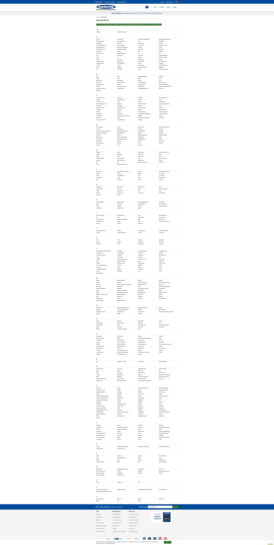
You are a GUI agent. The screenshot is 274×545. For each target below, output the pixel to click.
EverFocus (161, 162)
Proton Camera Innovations (122, 352)
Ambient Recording (100, 47)
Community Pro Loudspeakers (144, 113)
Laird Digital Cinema (163, 251)
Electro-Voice (140, 156)
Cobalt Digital (99, 113)
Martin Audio (161, 284)
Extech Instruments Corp (122, 164)
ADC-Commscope (100, 41)
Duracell (160, 143)
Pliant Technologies (121, 344)
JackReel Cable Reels (100, 230)
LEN (160, 257)
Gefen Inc (119, 188)
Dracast (160, 139)
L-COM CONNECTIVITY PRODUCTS (103, 251)
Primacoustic (140, 348)
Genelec (139, 188)
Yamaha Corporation (121, 489)
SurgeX (97, 416)
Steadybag (140, 410)
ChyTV (160, 105)
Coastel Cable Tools (142, 111)
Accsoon (98, 39)
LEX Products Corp (142, 259)
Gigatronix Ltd (120, 190)
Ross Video (161, 378)
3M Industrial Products (121, 32)
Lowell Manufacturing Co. (101, 269)
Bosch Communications (164, 84)
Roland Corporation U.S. (164, 376)
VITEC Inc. (140, 459)
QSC (97, 361)
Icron (139, 215)
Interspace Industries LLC (164, 221)
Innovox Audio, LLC (100, 221)
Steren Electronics (163, 410)
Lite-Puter (119, 265)
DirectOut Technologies (122, 137)
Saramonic (119, 392)
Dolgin (160, 137)
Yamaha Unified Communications (145, 489)
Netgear (160, 307)
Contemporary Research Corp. (123, 115)
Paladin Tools (99, 336)
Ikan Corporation (162, 217)
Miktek (97, 292)
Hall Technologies (99, 202)
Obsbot (97, 321)
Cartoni (118, 101)
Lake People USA (120, 253)
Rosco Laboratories (142, 378)
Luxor (139, 271)
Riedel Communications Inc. (164, 374)
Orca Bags (119, 327)
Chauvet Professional (142, 103)
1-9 (98, 24)
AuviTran (98, 65)
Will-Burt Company (100, 473)
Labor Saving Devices (142, 251)
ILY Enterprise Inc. (100, 219)
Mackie (97, 280)
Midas (97, 290)
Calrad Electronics (121, 99)
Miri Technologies (162, 292)
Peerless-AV (98, 340)
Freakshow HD (162, 177)
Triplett (118, 437)
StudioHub (119, 414)
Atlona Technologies (163, 57)
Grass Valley (140, 192)
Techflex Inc (140, 425)
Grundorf (119, 194)
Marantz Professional (142, 282)
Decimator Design (141, 131)
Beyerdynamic (120, 80)
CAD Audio (140, 97)
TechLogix (161, 425)
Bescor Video (99, 80)
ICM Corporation (120, 215)
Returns (98, 520)
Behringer (161, 76)
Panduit (118, 338)
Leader (97, 257)
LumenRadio (140, 269)
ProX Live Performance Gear (144, 352)
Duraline (98, 145)
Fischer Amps (162, 173)
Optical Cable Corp (142, 325)
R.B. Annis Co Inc (99, 368)
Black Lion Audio (120, 82)
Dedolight (161, 131)
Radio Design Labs (163, 368)
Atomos (98, 59)
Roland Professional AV (101, 378)
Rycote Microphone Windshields (144, 380)
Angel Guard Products (100, 49)
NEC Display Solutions (142, 307)
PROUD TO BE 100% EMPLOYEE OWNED (149, 13)
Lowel (160, 267)
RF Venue (98, 374)
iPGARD (119, 223)
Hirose (97, 206)
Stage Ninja (161, 408)
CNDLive (119, 111)
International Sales (100, 531)
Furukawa (161, 179)
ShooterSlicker (141, 398)
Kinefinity (119, 242)
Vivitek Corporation (100, 461)
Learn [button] (175, 7)
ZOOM (97, 500)
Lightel (139, 261)
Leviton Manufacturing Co (122, 259)
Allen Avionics (141, 45)
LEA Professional (162, 255)
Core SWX (98, 117)
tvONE (160, 439)
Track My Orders (100, 523)
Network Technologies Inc (122, 309)
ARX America (120, 55)
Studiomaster (141, 414)
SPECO (118, 408)
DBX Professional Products (122, 131)
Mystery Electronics (121, 300)
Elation (118, 156)
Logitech (140, 267)
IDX (97, 217)
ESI (97, 162)
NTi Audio (140, 313)
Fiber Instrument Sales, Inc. (164, 171)
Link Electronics (162, 263)
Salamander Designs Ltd (143, 388)
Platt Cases (161, 342)
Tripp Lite (140, 437)
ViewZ (160, 457)
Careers (114, 528)
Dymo (118, 145)
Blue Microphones (100, 84)
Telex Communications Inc (164, 427)
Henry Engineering (163, 204)
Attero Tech (119, 59)
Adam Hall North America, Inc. (165, 39)
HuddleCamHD (120, 208)
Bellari (139, 78)
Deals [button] (168, 7)
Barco (97, 76)
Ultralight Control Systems (143, 446)
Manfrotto (119, 282)
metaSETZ (119, 288)
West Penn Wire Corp (100, 471)
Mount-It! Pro (119, 296)
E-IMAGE (98, 152)
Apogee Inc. (161, 51)
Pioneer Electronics (121, 342)
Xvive (139, 482)
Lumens (160, 269)
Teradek (119, 431)
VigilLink (98, 459)
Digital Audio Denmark (142, 135)
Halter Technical (120, 202)
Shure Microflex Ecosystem (102, 400)
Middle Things (141, 290)
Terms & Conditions (117, 523)
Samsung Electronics (100, 390)
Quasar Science (141, 361)
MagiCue (161, 280)
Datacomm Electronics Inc (164, 127)
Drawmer (140, 141)
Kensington (161, 240)
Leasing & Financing (133, 520)
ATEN (97, 57)
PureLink (140, 354)
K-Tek (118, 240)
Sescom (139, 396)
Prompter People (99, 352)
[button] (108, 539)
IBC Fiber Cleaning (100, 215)
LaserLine (161, 253)
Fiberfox (98, 173)
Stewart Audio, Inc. (100, 412)
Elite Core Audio (120, 158)
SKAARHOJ (140, 400)
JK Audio (98, 232)
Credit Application (133, 517)
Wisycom (161, 473)
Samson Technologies (163, 388)
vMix (139, 461)
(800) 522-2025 (98, 2)
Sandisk (139, 390)
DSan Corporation (100, 143)
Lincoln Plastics (141, 263)
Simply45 (119, 400)
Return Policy (99, 517)
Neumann (140, 309)
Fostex (139, 177)
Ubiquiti (97, 446)
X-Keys (97, 482)
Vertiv (97, 457)
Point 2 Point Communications (165, 344)
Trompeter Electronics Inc (164, 437)
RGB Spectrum (120, 374)
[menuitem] (156, 7)
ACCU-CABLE (120, 39)
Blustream (119, 84)
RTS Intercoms (99, 380)
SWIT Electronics (120, 416)
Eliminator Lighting (100, 158)
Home (97, 17)
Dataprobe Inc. (120, 129)
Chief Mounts (120, 105)
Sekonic (160, 394)
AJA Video (119, 43)
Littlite (160, 265)
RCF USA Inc (140, 370)
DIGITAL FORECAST (163, 135)
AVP (97, 69)
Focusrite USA (99, 177)
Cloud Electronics (162, 109)
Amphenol (140, 47)
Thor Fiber (119, 433)
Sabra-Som (98, 388)
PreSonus (119, 348)
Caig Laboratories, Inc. (163, 97)
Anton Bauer (98, 51)
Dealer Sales (132, 528)
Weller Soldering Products (122, 469)
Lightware (98, 263)
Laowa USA (140, 253)
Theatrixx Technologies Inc (164, 431)
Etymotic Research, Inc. (143, 162)
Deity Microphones (121, 133)
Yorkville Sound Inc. (163, 489)
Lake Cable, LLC (99, 253)
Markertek (98, 284)
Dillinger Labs (99, 137)
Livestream (98, 267)
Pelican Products (120, 340)
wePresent (161, 469)
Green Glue (98, 194)
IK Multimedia (141, 217)
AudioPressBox (141, 61)
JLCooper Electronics (121, 232)
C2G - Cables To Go (100, 97)
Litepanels (140, 265)
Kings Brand (140, 242)
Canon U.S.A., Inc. (100, 101)
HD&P (97, 204)
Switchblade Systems (142, 416)
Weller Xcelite (141, 469)
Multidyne (161, 296)
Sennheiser (119, 396)
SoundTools (161, 406)
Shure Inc (161, 398)
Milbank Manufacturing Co (122, 292)
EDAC (160, 154)
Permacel (161, 340)
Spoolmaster (140, 408)
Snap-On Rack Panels (121, 404)
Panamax (140, 336)
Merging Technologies (100, 288)
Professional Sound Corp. (122, 350)
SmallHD (119, 402)
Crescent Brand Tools (100, 119)
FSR (97, 179)
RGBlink (139, 374)
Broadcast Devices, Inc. (101, 88)
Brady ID (98, 86)
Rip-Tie (97, 376)
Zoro (118, 500)
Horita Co (140, 206)
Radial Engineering (142, 368)
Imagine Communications (122, 219)
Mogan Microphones (121, 294)
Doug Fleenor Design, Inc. (122, 139)
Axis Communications (163, 69)
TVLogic (139, 439)
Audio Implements (100, 61)
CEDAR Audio (162, 101)
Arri (139, 53)
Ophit (118, 325)
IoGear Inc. (98, 223)
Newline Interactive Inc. (101, 311)
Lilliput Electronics (121, 263)
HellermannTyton (141, 204)
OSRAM (98, 329)
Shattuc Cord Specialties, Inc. (102, 398)
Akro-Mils (161, 43)
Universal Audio (99, 448)
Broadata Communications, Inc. (165, 86)
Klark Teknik (161, 242)
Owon (139, 329)
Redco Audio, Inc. (141, 372)
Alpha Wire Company (163, 45)
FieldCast (140, 173)
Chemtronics (99, 105)
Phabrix (97, 342)
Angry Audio (140, 49)
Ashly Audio (140, 55)
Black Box (98, 82)
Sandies (119, 390)
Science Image (162, 392)
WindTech (140, 473)
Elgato (160, 156)
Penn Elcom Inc (141, 340)
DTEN (139, 143)
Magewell (140, 280)
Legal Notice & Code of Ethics (119, 531)
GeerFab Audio (99, 188)
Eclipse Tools (140, 154)
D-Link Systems (99, 127)
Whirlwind (140, 471)
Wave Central (99, 469)
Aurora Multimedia (121, 63)
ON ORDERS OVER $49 (124, 13)
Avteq (139, 69)
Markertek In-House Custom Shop (124, 284)
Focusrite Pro (161, 175)
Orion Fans (140, 327)
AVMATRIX (161, 67)
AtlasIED (140, 57)
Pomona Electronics (121, 346)
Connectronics (99, 115)
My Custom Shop (99, 300)
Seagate (98, 394)
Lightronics (161, 261)
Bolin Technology (141, 84)
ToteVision (140, 435)
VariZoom (140, 455)
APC (139, 51)
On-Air (160, 323)
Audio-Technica (120, 61)
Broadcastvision (120, 88)
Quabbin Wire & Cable (121, 361)
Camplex (140, 99)
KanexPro (140, 240)
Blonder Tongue (162, 82)
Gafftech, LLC (99, 186)
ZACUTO (119, 498)
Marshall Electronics (142, 284)
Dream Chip (161, 141)
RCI (159, 370)
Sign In (162, 2)
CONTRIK (140, 115)
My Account (169, 2)
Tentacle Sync (99, 431)
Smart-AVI (161, 402)
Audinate (161, 59)
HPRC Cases (99, 208)
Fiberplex (119, 173)
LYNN (160, 271)
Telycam (98, 429)
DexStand (98, 135)
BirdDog (139, 80)
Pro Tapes (98, 350)
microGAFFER (162, 288)
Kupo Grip (161, 244)
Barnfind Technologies (142, 76)
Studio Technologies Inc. (101, 414)
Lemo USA (140, 257)
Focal (139, 175)
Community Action (117, 520)
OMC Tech (140, 323)
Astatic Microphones (163, 55)
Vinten (118, 459)
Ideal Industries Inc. (163, 215)
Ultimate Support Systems (122, 446)
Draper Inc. (119, 141)
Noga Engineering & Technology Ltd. (166, 311)
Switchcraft (161, 416)
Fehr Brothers (99, 171)
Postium (160, 346)
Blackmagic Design (142, 82)
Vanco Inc (119, 455)
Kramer (118, 244)
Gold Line (98, 192)
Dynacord (140, 145)
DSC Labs (119, 143)
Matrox (139, 286)
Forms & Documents (133, 514)
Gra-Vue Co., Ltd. (120, 192)
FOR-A (118, 177)
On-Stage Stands (99, 325)
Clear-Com (161, 107)
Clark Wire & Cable (142, 107)
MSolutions (140, 296)
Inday (139, 219)
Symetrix (98, 418)
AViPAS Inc (119, 67)
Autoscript (161, 63)
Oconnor (160, 321)
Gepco (97, 190)
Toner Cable (119, 435)
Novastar (98, 313)
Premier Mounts (99, 348)
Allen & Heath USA (121, 45)
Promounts (161, 350)
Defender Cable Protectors (101, 133)
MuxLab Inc (140, 298)
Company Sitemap (133, 531)
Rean (97, 372)
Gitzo (139, 190)
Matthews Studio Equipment (164, 286)
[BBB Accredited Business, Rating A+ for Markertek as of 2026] (118, 539)
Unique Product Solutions (164, 446)
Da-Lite (118, 127)
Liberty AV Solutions (121, 261)
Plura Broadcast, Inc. (142, 344)
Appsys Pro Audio (100, 53)
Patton (160, 338)
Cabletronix (119, 97)
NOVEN (118, 313)
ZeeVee (139, 498)
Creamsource (162, 117)
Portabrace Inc (141, 346)
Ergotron (161, 160)
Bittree (160, 80)
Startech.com (120, 410)
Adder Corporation (121, 41)
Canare (160, 99)
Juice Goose (161, 232)
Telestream (140, 427)
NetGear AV (98, 309)
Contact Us (98, 514)
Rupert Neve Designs (121, 380)
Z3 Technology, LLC (100, 498)
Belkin (118, 78)
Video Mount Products (121, 457)
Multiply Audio (99, 298)
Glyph (160, 190)
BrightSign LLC (141, 86)
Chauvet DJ (119, 103)
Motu (97, 296)
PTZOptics (98, 354)
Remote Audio (162, 372)
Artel (97, 55)
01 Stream (98, 32)
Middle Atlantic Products (122, 290)
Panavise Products (100, 338)
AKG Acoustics (141, 43)
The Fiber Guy (141, 431)
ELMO (139, 158)
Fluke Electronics (120, 175)
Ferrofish (140, 171)
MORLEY (161, 294)
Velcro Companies (162, 455)
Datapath (98, 129)
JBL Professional (141, 230)
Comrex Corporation (163, 113)
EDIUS (97, 156)
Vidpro (139, 457)
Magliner (98, 282)
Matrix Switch (120, 286)
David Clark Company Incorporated (103, 131)
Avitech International (142, 67)
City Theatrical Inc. (121, 107)
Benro (160, 78)
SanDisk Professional (163, 390)
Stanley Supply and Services (102, 410)
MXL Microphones (162, 298)
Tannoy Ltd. (98, 425)
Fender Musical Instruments (123, 171)
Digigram (119, 135)
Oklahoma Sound (120, 323)
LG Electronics (162, 259)
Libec (97, 261)
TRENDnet (161, 435)
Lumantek (119, 269)
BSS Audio (161, 88)
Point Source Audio (100, 346)
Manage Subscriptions (101, 525)
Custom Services (132, 525)
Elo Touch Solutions (163, 158)
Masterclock (98, 286)
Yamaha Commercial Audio (101, 489)
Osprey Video (161, 327)
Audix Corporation (162, 61)
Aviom (97, 67)
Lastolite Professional (100, 255)
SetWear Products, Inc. (163, 396)
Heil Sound (119, 204)
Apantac (119, 51)
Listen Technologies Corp (101, 265)
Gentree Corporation (163, 188)
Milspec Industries (141, 292)
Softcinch (140, 404)
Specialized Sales (122, 2)
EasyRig (98, 154)
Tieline (139, 433)
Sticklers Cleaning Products (123, 412)
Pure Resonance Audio (122, 354)
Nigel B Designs (120, 311)
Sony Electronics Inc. (100, 406)
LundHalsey (119, 271)
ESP (118, 162)
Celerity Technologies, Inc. (101, 103)
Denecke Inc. (161, 133)
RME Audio (119, 376)
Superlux (161, 414)
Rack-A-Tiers (120, 368)
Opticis (97, 327)
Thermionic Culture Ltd (101, 433)
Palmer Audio (120, 336)
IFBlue (118, 217)
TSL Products (99, 439)
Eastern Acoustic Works (164, 152)
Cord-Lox (161, 115)
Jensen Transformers (163, 230)
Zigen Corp (161, 498)
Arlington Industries (121, 53)
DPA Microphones (141, 139)
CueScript (140, 119)
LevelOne (98, 259)
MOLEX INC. (140, 294)
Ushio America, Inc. (121, 448)
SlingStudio (98, 402)
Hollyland (119, 206)
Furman (139, 179)
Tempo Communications (122, 429)
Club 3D (98, 111)
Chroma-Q (140, 105)
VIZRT (118, 461)
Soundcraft (140, 406)
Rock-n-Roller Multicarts (143, 376)
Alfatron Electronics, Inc (101, 45)
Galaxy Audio (120, 186)
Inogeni (118, 221)
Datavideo (161, 129)
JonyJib (139, 232)
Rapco (97, 370)
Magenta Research (121, 280)
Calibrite (98, 99)
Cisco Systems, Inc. (100, 107)
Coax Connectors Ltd (163, 111)
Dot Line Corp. (99, 139)
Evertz (97, 164)
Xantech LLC (119, 482)
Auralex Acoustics (100, 63)
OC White (119, 321)
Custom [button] (161, 7)
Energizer (98, 160)
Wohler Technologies (100, 475)
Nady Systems (99, 307)
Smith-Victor (98, 404)
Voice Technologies (163, 461)
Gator (160, 186)
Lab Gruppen (119, 251)
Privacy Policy (116, 525)
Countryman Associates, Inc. (144, 117)
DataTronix (140, 129)
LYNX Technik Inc (99, 273)
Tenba (139, 429)
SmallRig (140, 402)
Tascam (118, 425)
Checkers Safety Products (164, 103)
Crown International (121, 119)
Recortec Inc (119, 372)
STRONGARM (141, 412)
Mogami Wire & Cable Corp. (101, 294)
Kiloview (98, 242)
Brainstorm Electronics (122, 86)
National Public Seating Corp (123, 307)
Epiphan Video (141, 160)
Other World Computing (122, 329)
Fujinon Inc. (119, 179)
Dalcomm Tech (141, 127)
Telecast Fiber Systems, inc (122, 427)
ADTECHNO (161, 41)
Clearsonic (119, 109)
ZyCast (139, 500)
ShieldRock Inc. (120, 398)
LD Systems (140, 255)
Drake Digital (99, 141)
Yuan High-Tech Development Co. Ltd (103, 491)
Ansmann (161, 49)
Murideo (119, 298)
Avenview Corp (141, 65)
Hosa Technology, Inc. (163, 206)
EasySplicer (119, 154)
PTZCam (160, 352)
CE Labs (139, 101)
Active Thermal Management (144, 39)
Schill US (140, 392)
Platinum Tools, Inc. (142, 342)
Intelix (139, 221)
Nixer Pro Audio (141, 311)
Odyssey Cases (99, 323)
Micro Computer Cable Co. (143, 288)
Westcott (119, 471)
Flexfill (97, 175)
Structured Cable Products (164, 412)
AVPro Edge (119, 69)
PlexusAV (98, 344)
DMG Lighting (140, 137)
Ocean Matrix (140, 321)
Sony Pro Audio (120, 406)
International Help (100, 528)
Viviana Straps (162, 459)
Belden (97, 78)
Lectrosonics (120, 257)
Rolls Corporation (120, 378)
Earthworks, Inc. (141, 152)
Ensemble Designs (121, 160)
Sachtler (119, 388)
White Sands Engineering (164, 471)
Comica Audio (120, 113)
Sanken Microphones (100, 392)
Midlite (160, 290)
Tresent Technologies (100, 437)
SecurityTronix (141, 394)
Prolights (140, 350)
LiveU (118, 267)
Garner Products (141, 186)
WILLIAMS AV (120, 473)
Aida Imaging (99, 43)
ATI (118, 57)
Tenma (160, 429)
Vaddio (97, 455)
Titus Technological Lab (163, 433)
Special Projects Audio (101, 408)
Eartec (118, 152)
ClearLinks (98, 109)
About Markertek (116, 514)
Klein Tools (98, 244)
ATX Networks (141, 59)
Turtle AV (119, 439)
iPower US (140, 223)
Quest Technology (162, 361)
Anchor (160, 47)
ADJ (139, 41)
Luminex (98, 271)
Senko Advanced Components (102, 396)
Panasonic (161, 336)
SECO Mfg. (119, 394)
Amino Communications (122, 47)
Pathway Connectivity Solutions (144, 338)
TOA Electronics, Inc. (100, 435)
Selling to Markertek (133, 523)
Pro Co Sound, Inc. (162, 348)
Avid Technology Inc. (163, 65)
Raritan (118, 370)
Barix (118, 76)
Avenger (119, 65)
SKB (160, 400)
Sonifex (160, 404)
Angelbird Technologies (122, 49)
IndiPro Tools (161, 219)
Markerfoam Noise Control (164, 282)
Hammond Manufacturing (143, 202)
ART (160, 53)
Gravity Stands (162, 192)
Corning (118, 117)
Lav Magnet (119, 255)
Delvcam (140, 133)
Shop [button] (155, 7)
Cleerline (140, 109)
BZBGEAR (98, 90)
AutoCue (140, 63)
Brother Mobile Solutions (143, 88)
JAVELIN (119, 230)
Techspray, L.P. (99, 427)
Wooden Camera (120, 475)
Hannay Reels (162, 202)
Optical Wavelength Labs (164, 325)
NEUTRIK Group (162, 309)
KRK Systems (141, 244)
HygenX (139, 208)
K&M (97, 240)
